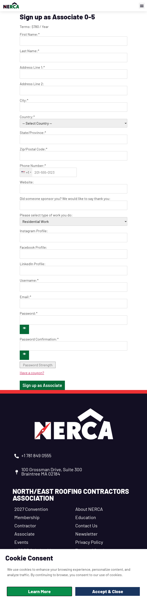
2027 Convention (31, 509)
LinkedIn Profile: (33, 264)
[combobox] (26, 172)
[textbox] (48, 172)
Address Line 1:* (32, 67)
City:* (24, 100)
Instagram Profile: (34, 231)
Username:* (29, 280)
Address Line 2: (32, 84)
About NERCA (89, 509)
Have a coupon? (32, 372)
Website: (27, 182)
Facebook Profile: (33, 247)
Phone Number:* (33, 165)
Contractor (25, 525)
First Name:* (30, 34)
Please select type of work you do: (46, 215)
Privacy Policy (89, 542)
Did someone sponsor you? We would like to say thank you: (65, 198)
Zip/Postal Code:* (33, 149)
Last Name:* (29, 51)
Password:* (28, 313)
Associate (24, 533)
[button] (142, 6)
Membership (26, 517)
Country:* (27, 117)
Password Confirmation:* (39, 339)
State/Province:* (33, 132)
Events (21, 542)
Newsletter (86, 533)
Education (85, 517)
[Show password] (24, 329)
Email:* (25, 297)
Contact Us (86, 525)
